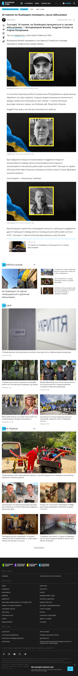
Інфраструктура (46, 602)
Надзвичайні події (47, 595)
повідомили (19, 35)
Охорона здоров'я (47, 599)
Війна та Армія (40, 9)
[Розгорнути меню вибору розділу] (21, 3)
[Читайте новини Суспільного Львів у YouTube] (14, 654)
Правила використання (49, 635)
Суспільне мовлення (10, 635)
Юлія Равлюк (11, 20)
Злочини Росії (7, 615)
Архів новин (44, 632)
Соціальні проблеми (48, 615)
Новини (5, 576)
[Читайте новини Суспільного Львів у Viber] (20, 654)
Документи (44, 638)
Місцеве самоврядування (50, 605)
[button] (3, 25)
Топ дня (43, 622)
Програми (6, 641)
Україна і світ (46, 3)
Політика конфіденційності (13, 638)
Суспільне (28, 664)
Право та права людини (11, 605)
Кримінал (6, 589)
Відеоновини (7, 622)
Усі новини (29, 3)
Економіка (6, 592)
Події (31, 9)
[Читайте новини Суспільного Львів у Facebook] (4, 654)
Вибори (5, 595)
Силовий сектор (8, 609)
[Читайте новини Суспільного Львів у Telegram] (25, 654)
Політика (5, 612)
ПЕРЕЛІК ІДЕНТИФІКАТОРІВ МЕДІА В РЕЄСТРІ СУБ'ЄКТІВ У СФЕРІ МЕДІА (55, 642)
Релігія (42, 612)
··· (56, 3)
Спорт (4, 619)
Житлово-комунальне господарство (17, 602)
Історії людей (45, 609)
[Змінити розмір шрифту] (74, 20)
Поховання (24, 9)
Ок (70, 669)
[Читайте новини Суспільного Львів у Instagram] (9, 654)
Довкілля (5, 599)
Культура (43, 589)
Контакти (6, 632)
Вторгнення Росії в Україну (10, 9)
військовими (15, 27)
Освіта (42, 592)
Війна (37, 3)
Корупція (43, 586)
